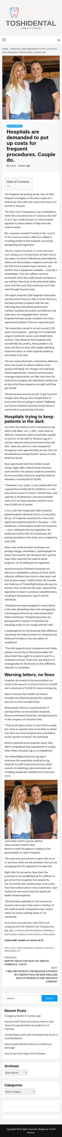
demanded (29, 948)
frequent (39, 948)
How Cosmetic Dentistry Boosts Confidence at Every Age (28, 1046)
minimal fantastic (38, 684)
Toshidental (31, 23)
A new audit (10, 510)
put (18, 951)
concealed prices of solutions (31, 215)
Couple (20, 948)
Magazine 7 (44, 1129)
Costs (13, 948)
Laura (13, 165)
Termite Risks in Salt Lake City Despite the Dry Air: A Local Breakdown (31, 1036)
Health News (14, 126)
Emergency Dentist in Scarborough (22, 1015)
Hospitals (49, 948)
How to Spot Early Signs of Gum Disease (25, 1053)
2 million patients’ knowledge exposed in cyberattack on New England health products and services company (32, 975)
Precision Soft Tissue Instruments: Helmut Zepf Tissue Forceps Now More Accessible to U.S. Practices (29, 1025)
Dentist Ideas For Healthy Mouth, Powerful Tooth (26, 961)
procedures (10, 951)
